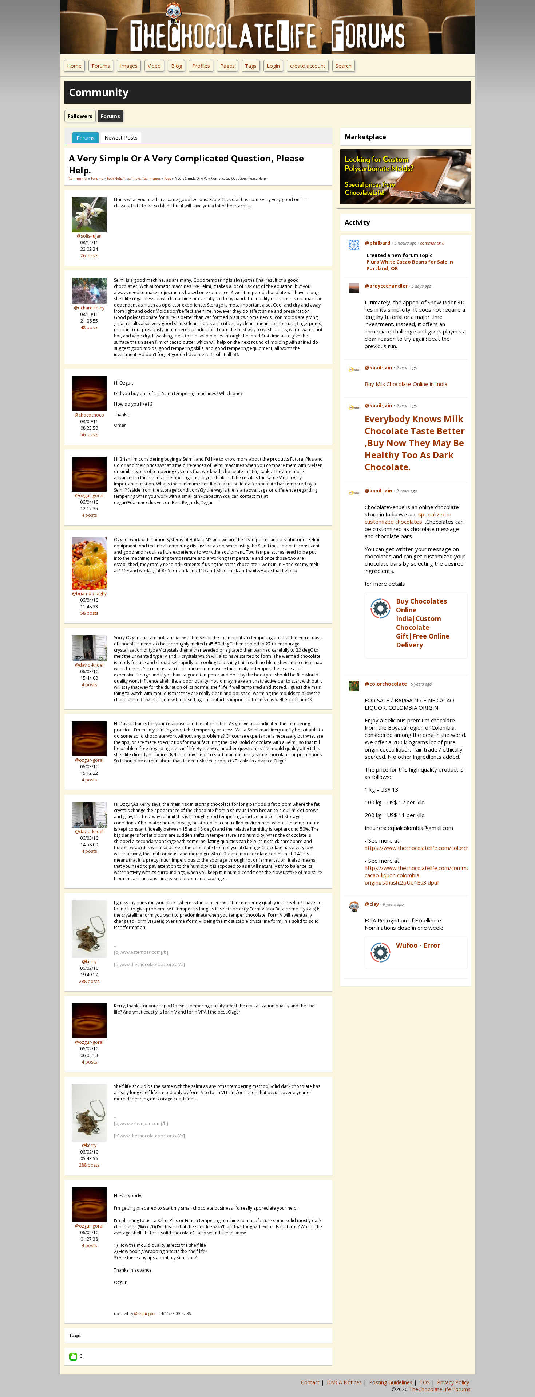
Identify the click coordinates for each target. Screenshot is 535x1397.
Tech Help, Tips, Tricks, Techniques (134, 178)
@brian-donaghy (89, 593)
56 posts (89, 435)
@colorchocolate (386, 683)
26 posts (89, 256)
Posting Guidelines (391, 1382)
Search (344, 65)
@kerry (89, 962)
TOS (425, 1382)
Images (129, 65)
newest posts (121, 137)
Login (273, 65)
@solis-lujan (89, 236)
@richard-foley (89, 308)
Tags (251, 65)
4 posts (89, 515)
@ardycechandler (386, 285)
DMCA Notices (345, 1382)
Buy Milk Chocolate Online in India (406, 383)
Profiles (201, 65)
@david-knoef (89, 665)
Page (168, 178)
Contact (311, 1382)
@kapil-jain (378, 367)
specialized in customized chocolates (408, 518)
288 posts (89, 981)
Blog (176, 65)
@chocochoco (89, 415)
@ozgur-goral (89, 495)
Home (74, 65)
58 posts (89, 613)
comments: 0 (432, 243)
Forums (101, 65)
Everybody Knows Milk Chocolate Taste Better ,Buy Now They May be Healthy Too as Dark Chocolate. (415, 443)
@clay (372, 904)
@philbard (378, 242)
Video (154, 65)
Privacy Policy (454, 1382)
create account (307, 65)
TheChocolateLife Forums (440, 1389)
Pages (227, 65)
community (78, 178)
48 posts (89, 327)
